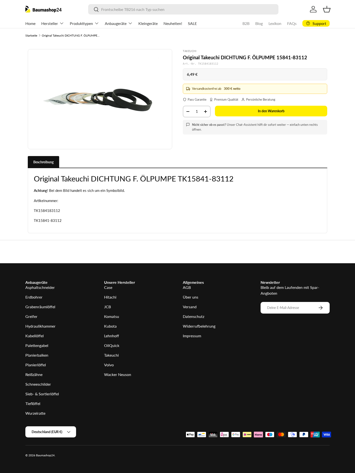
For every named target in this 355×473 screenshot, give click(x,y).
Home (30, 23)
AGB (187, 287)
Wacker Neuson (117, 374)
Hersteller (49, 23)
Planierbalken (36, 355)
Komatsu (111, 316)
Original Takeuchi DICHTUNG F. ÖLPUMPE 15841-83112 (71, 35)
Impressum (192, 335)
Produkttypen (81, 23)
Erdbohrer (34, 297)
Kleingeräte (148, 23)
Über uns (190, 297)
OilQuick (111, 345)
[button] (326, 9)
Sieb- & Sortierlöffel (42, 393)
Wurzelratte (35, 413)
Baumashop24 (45, 455)
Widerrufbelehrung (199, 326)
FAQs (292, 23)
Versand (190, 306)
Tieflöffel (32, 403)
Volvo (109, 364)
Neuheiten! (172, 23)
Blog (259, 23)
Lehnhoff (111, 335)
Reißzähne (34, 374)
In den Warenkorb (271, 111)
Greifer (31, 316)
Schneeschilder (38, 384)
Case (108, 287)
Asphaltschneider (40, 287)
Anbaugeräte (116, 23)
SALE (192, 23)
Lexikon (275, 23)
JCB (107, 306)
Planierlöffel (35, 364)
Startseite (31, 35)
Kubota (110, 326)
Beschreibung (43, 162)
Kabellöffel (34, 335)
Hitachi (110, 297)
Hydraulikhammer (40, 326)
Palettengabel (36, 345)
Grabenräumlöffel (40, 306)
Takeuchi (111, 355)
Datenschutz (193, 316)
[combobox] (183, 9)
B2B (245, 23)
